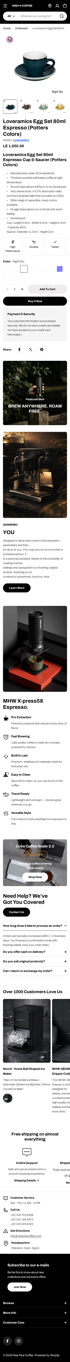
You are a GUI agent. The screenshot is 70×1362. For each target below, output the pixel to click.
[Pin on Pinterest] (41, 349)
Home (7, 28)
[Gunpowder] (33, 269)
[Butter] (51, 269)
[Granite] (15, 269)
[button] (27, 1071)
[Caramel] (6, 278)
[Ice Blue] (60, 269)
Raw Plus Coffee (23, 1355)
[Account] (57, 6)
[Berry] (6, 269)
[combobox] (35, 16)
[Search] (62, 16)
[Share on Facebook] (19, 349)
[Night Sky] (24, 269)
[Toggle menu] (5, 6)
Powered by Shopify (47, 1355)
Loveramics (21, 140)
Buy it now (35, 301)
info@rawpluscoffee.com (25, 1235)
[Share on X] (30, 349)
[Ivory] (15, 278)
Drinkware (21, 28)
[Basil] (42, 269)
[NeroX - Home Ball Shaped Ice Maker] (44, 1056)
